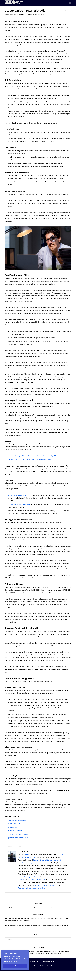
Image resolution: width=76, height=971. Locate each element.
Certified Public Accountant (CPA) (19, 504)
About (49, 965)
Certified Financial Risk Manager (46, 885)
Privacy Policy (30, 965)
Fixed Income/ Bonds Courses (18, 834)
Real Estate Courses (15, 824)
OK (15, 966)
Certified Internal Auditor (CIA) (18, 495)
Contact (41, 965)
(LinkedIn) (27, 854)
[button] (70, 3)
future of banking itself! (38, 879)
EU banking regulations (30, 877)
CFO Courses (12, 827)
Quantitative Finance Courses (18, 838)
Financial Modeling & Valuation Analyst (31, 888)
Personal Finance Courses (17, 820)
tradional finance (47, 877)
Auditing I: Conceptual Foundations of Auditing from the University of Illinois (34, 456)
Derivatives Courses (15, 831)
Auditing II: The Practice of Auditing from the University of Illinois (30, 459)
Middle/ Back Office (11, 14)
